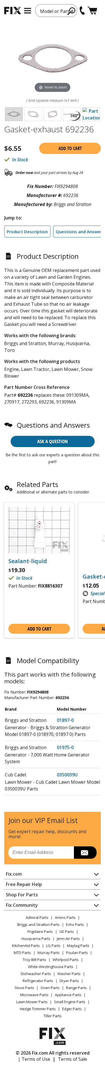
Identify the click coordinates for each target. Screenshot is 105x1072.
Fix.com (14, 874)
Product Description (27, 231)
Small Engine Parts (69, 1001)
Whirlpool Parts (66, 959)
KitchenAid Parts (26, 945)
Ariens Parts (65, 917)
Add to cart (70, 148)
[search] (71, 11)
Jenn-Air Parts (68, 938)
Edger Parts (72, 1008)
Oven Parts (50, 987)
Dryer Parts (69, 980)
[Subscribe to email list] (85, 852)
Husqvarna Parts (36, 938)
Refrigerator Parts (38, 980)
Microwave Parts (34, 994)
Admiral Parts (37, 917)
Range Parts (76, 987)
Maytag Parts (78, 945)
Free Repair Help (24, 884)
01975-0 (65, 747)
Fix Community (22, 905)
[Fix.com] (12, 10)
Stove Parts (24, 987)
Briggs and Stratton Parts (38, 924)
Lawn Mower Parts (32, 1001)
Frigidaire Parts (40, 931)
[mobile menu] (27, 11)
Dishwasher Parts (36, 973)
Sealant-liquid (27, 561)
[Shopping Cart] (92, 10)
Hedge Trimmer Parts (38, 1008)
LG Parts (53, 945)
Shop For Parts (22, 895)
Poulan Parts (77, 952)
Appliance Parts (68, 994)
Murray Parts (49, 952)
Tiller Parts (53, 1015)
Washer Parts (69, 973)
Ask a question (52, 441)
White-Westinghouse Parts (50, 966)
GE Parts (66, 931)
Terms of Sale (72, 1059)
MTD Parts (22, 952)
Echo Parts (75, 924)
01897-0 (65, 720)
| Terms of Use (34, 1059)
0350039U (67, 775)
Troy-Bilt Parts (34, 959)
